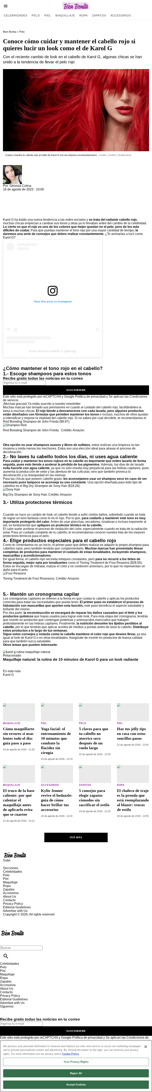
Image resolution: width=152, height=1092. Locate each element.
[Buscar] (6, 956)
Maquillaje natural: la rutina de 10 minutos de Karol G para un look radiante (70, 659)
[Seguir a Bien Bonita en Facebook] (5, 1010)
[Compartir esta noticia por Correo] (36, 193)
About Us (9, 896)
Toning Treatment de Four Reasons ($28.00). (111, 562)
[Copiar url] (12, 204)
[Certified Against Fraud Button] (17, 918)
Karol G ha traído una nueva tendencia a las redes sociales (44, 219)
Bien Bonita (9, 31)
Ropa (83, 15)
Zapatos (99, 15)
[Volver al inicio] (12, 930)
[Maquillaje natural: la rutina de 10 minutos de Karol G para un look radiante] (26, 652)
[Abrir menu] (5, 6)
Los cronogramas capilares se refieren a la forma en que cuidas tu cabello (54, 598)
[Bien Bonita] (76, 6)
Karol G (8, 674)
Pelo (36, 15)
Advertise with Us (15, 910)
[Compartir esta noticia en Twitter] (27, 193)
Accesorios (120, 15)
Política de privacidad (90, 396)
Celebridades (15, 15)
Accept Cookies (76, 1084)
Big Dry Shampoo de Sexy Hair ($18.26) (51, 486)
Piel (47, 15)
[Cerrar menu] (4, 941)
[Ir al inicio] (76, 855)
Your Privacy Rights (76, 1061)
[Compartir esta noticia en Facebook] (17, 193)
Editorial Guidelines (17, 907)
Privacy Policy (13, 903)
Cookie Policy (70, 1053)
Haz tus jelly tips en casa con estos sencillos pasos (131, 733)
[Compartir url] (7, 213)
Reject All (76, 1073)
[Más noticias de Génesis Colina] (12, 166)
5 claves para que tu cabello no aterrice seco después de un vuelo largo (93, 738)
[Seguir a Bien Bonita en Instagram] (23, 1010)
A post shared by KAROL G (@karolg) (52, 351)
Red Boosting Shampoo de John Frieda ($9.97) (36, 421)
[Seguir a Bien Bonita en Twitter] (14, 1010)
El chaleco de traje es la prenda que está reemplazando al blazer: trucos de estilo (133, 800)
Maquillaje (65, 15)
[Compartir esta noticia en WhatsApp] (8, 193)
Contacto (9, 900)
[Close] (145, 1046)
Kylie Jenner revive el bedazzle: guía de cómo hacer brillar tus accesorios (56, 800)
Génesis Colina (20, 185)
